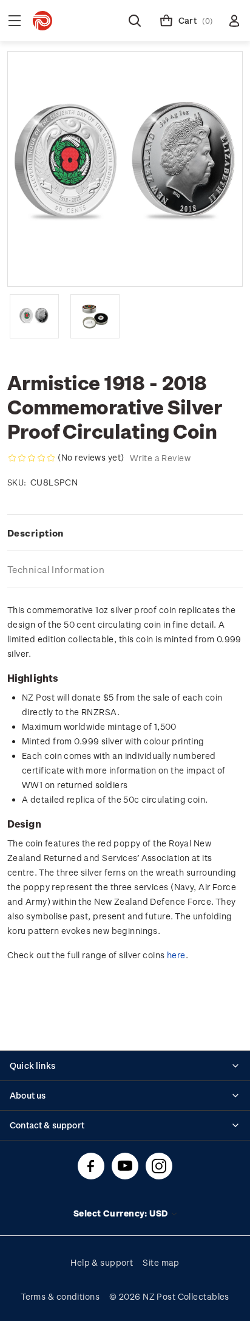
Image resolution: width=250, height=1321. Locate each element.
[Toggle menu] (14, 20)
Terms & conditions (60, 1296)
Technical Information (55, 569)
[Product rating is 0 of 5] (31, 458)
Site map (161, 1262)
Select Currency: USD (121, 1213)
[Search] (134, 20)
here (176, 955)
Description (35, 532)
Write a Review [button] (160, 458)
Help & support (101, 1262)
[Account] (234, 20)
